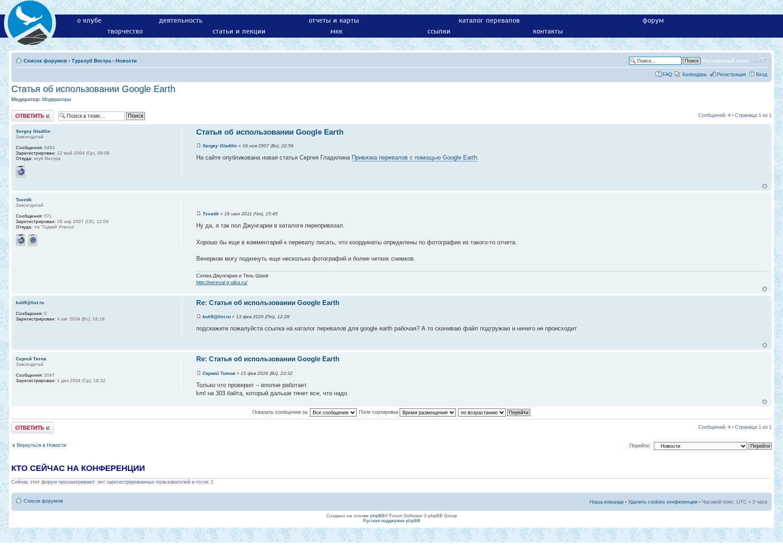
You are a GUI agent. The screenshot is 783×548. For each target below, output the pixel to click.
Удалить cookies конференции (662, 501)
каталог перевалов (489, 20)
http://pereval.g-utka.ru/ (221, 282)
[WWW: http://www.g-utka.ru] (20, 240)
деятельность (181, 20)
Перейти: (639, 445)
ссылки (438, 31)
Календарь (694, 74)
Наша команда (607, 501)
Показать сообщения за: (281, 412)
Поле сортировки (379, 412)
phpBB (377, 515)
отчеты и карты (334, 20)
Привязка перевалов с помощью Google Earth (414, 157)
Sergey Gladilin (220, 145)
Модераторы (56, 99)
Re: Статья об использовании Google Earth (267, 302)
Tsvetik (211, 213)
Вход (761, 74)
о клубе (89, 20)
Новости (126, 60)
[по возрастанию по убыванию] (494, 412)
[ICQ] (33, 240)
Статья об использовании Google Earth (93, 89)
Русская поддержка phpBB (391, 520)
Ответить (22, 113)
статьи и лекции (239, 31)
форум (653, 20)
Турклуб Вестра (91, 60)
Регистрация (731, 74)
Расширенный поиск (725, 60)
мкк (336, 31)
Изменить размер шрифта (760, 60)
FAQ (667, 74)
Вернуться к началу (764, 186)
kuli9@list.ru (217, 316)
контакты (548, 31)
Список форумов (45, 60)
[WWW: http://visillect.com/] (20, 171)
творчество (125, 31)
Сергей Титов (219, 373)
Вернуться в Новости (41, 445)
